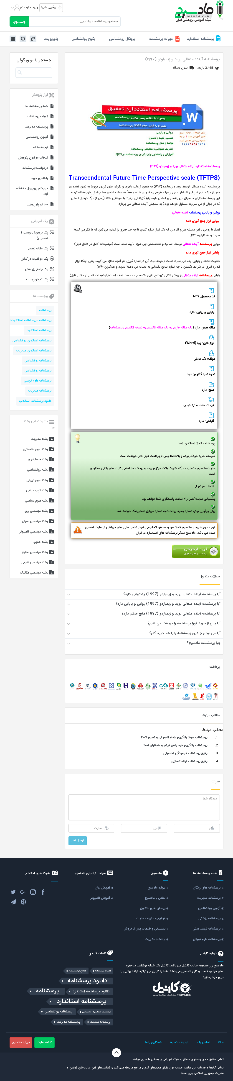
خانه (220, 1042)
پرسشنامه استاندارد (200, 39)
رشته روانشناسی (37, 470)
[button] (144, 594)
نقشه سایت (44, 1042)
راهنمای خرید (39, 178)
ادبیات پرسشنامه (161, 39)
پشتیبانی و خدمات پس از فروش (144, 929)
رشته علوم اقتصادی (35, 449)
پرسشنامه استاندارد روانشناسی (32, 340)
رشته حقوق (40, 542)
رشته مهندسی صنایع (35, 552)
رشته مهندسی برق (36, 511)
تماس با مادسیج (155, 898)
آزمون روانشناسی (37, 137)
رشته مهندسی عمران (35, 521)
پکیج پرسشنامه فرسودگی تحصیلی (185, 753)
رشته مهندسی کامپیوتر (34, 532)
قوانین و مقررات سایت (151, 918)
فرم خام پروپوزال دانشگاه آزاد (32, 191)
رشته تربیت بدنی (37, 490)
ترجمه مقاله (40, 147)
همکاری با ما (153, 1042)
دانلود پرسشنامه (87, 981)
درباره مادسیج (156, 888)
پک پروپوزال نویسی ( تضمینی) (34, 235)
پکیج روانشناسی (83, 39)
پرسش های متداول (152, 908)
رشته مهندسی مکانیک (34, 573)
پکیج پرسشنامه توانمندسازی (189, 761)
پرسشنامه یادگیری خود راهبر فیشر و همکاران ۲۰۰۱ (175, 745)
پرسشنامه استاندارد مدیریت (33, 351)
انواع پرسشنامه (77, 971)
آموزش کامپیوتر (100, 898)
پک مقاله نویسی (37, 248)
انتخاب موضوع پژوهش (33, 158)
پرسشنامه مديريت (39, 391)
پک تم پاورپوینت (37, 279)
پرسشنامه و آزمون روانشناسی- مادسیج (199, 11)
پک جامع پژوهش (36, 269)
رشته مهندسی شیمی (34, 562)
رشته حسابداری (38, 459)
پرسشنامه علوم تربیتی (37, 381)
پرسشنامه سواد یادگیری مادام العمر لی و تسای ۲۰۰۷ (174, 737)
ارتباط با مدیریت (155, 939)
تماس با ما (203, 1042)
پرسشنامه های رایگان (206, 888)
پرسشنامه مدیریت (36, 127)
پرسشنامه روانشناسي (38, 361)
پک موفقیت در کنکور (34, 259)
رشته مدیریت (39, 439)
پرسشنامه (45, 310)
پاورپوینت (50, 39)
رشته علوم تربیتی (37, 480)
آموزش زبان (102, 888)
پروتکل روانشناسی (122, 39)
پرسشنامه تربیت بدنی (206, 929)
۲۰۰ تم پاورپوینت (37, 204)
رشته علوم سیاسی (36, 501)
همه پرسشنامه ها (36, 106)
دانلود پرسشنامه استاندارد (35, 401)
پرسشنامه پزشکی (209, 918)
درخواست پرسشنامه (35, 168)
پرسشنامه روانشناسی (38, 371)
